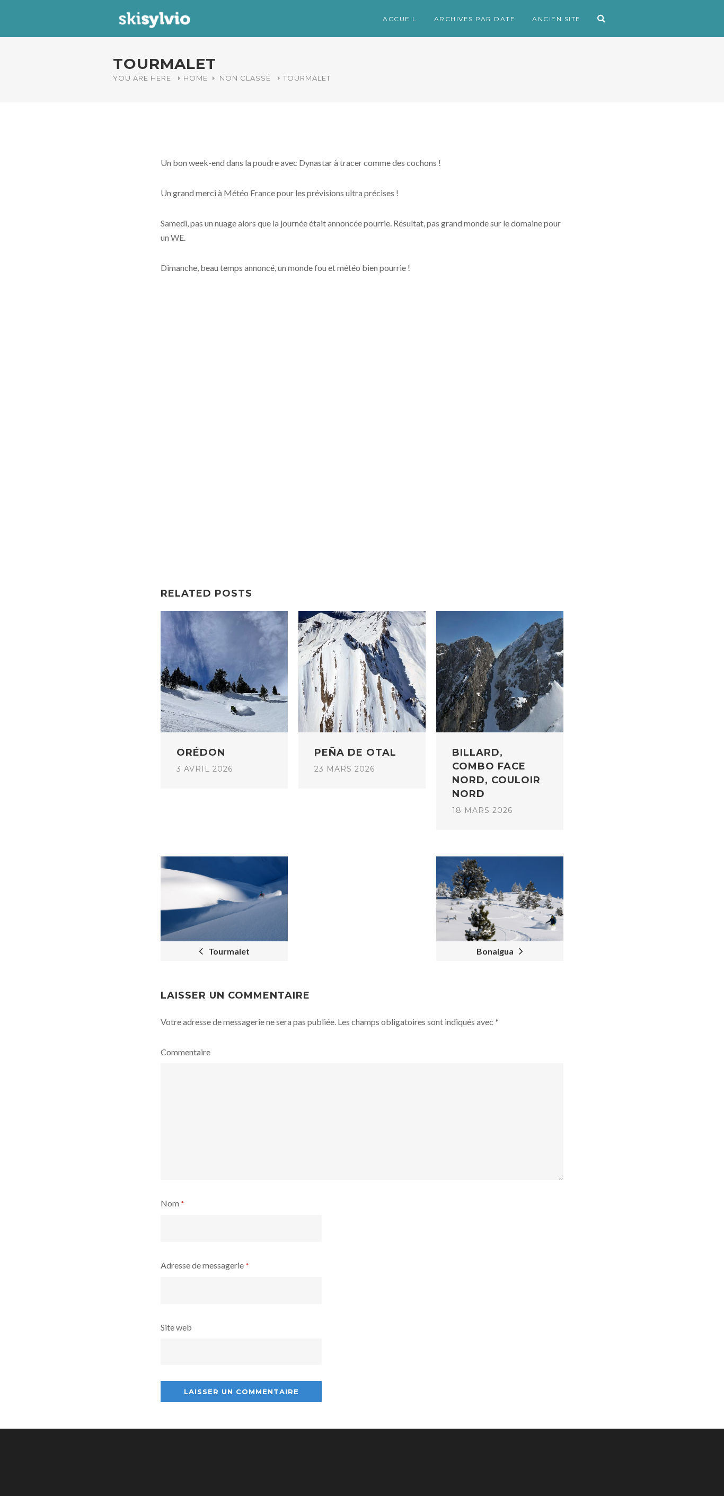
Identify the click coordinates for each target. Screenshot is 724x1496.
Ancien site (556, 19)
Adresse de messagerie (205, 1265)
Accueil (400, 19)
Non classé (245, 78)
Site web (176, 1327)
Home (195, 78)
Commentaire (185, 1052)
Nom (172, 1203)
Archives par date (475, 19)
